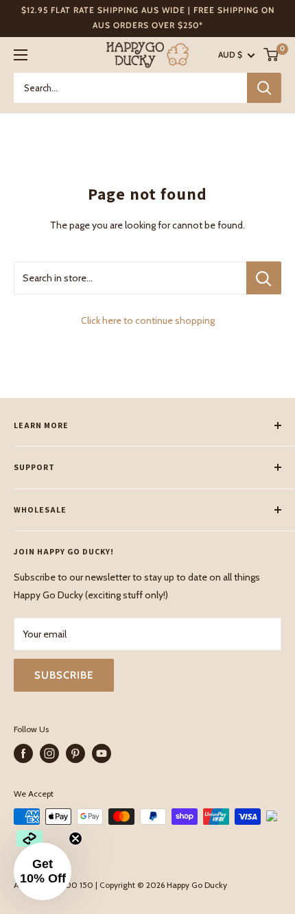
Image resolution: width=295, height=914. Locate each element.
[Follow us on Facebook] (23, 753)
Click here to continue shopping (148, 320)
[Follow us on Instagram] (49, 753)
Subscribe (63, 675)
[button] (42, 871)
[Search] (264, 88)
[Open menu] (20, 54)
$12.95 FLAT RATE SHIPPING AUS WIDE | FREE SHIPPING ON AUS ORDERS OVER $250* (147, 17)
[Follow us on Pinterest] (75, 753)
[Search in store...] (263, 277)
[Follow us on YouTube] (101, 753)
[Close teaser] (75, 838)
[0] (272, 54)
